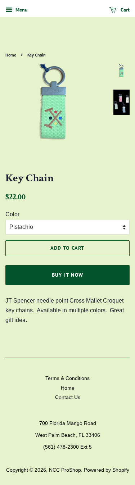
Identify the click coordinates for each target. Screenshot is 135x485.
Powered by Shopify (106, 470)
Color (12, 214)
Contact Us (67, 397)
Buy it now (68, 275)
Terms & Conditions (67, 378)
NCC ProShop (65, 470)
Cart (124, 9)
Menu (21, 9)
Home (10, 55)
